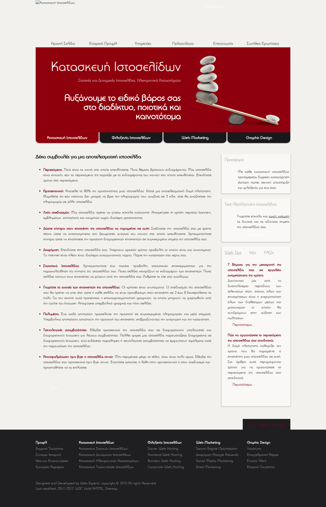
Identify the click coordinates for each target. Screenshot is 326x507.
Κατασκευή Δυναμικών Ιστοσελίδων (105, 454)
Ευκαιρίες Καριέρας (50, 466)
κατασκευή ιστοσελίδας (271, 171)
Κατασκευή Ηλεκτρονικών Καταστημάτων (109, 460)
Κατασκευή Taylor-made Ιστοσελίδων (106, 466)
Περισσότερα (255, 234)
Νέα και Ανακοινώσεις (52, 460)
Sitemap (111, 488)
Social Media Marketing (214, 460)
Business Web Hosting (164, 460)
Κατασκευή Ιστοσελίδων (96, 442)
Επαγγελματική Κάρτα (262, 454)
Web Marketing (208, 442)
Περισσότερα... (243, 324)
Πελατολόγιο (183, 43)
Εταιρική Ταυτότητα (49, 448)
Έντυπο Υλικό (256, 460)
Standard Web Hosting (165, 454)
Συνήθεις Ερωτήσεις (263, 43)
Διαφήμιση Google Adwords (217, 454)
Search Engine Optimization (216, 448)
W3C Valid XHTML (89, 488)
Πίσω (54, 388)
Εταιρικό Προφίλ (103, 43)
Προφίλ (41, 442)
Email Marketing (208, 466)
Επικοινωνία (223, 43)
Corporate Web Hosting (166, 466)
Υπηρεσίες (143, 43)
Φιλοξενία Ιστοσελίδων (165, 442)
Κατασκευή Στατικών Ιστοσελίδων (103, 448)
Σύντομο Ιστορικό (48, 454)
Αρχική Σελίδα (63, 43)
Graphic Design (258, 442)
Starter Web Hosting (163, 448)
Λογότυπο (254, 448)
